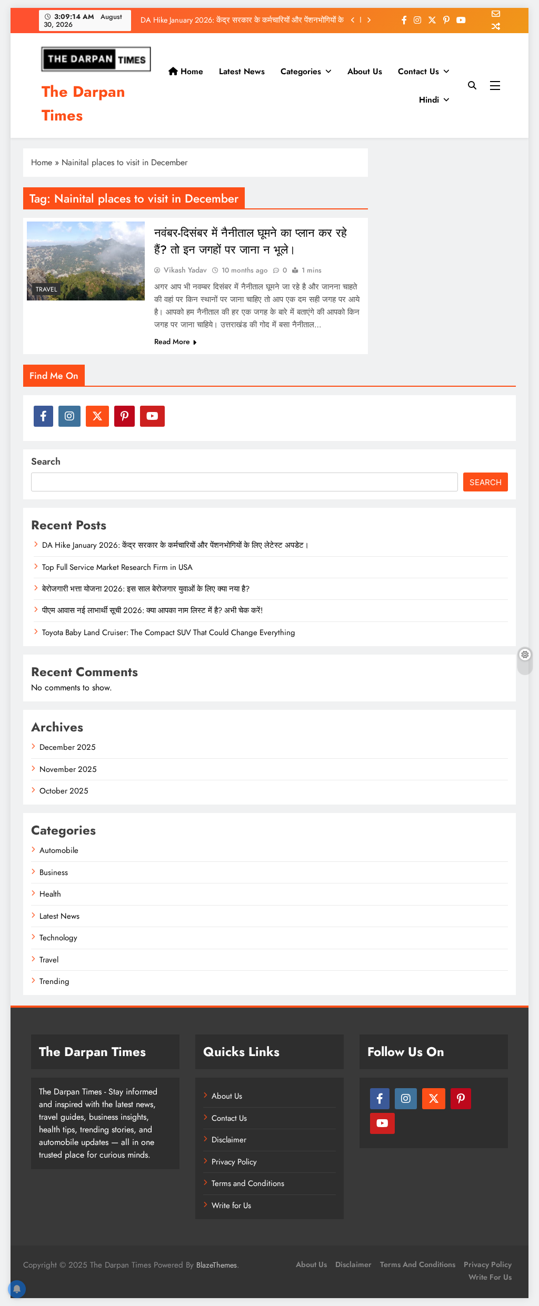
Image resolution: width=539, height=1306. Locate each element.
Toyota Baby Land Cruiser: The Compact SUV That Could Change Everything (168, 632)
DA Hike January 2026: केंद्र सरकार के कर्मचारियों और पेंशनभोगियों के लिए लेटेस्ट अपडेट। (175, 545)
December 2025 (67, 747)
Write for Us (231, 1205)
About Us (227, 1096)
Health (50, 894)
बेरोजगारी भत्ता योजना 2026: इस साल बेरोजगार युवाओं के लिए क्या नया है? (145, 589)
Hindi (429, 100)
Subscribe (346, 96)
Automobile (58, 850)
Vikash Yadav (185, 270)
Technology (58, 937)
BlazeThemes (216, 1265)
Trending (54, 981)
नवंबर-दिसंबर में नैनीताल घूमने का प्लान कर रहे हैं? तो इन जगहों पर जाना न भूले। (250, 241)
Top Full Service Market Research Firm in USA (117, 567)
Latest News (59, 916)
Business (53, 872)
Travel (46, 289)
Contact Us (418, 71)
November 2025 (67, 769)
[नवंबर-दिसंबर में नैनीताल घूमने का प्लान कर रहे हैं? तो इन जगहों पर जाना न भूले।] (86, 261)
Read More (172, 341)
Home (41, 162)
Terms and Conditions (248, 1183)
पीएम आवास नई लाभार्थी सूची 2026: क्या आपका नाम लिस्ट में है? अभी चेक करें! (152, 610)
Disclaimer (229, 1140)
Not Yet (261, 96)
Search (46, 461)
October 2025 (63, 791)
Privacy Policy (234, 1162)
